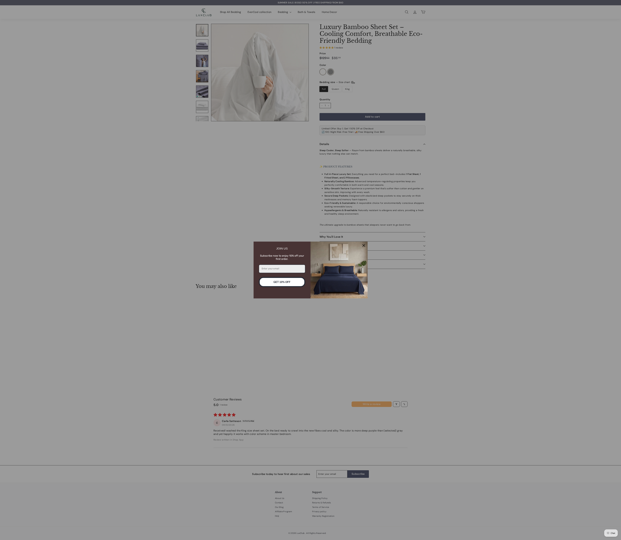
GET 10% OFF (281, 282)
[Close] (364, 245)
